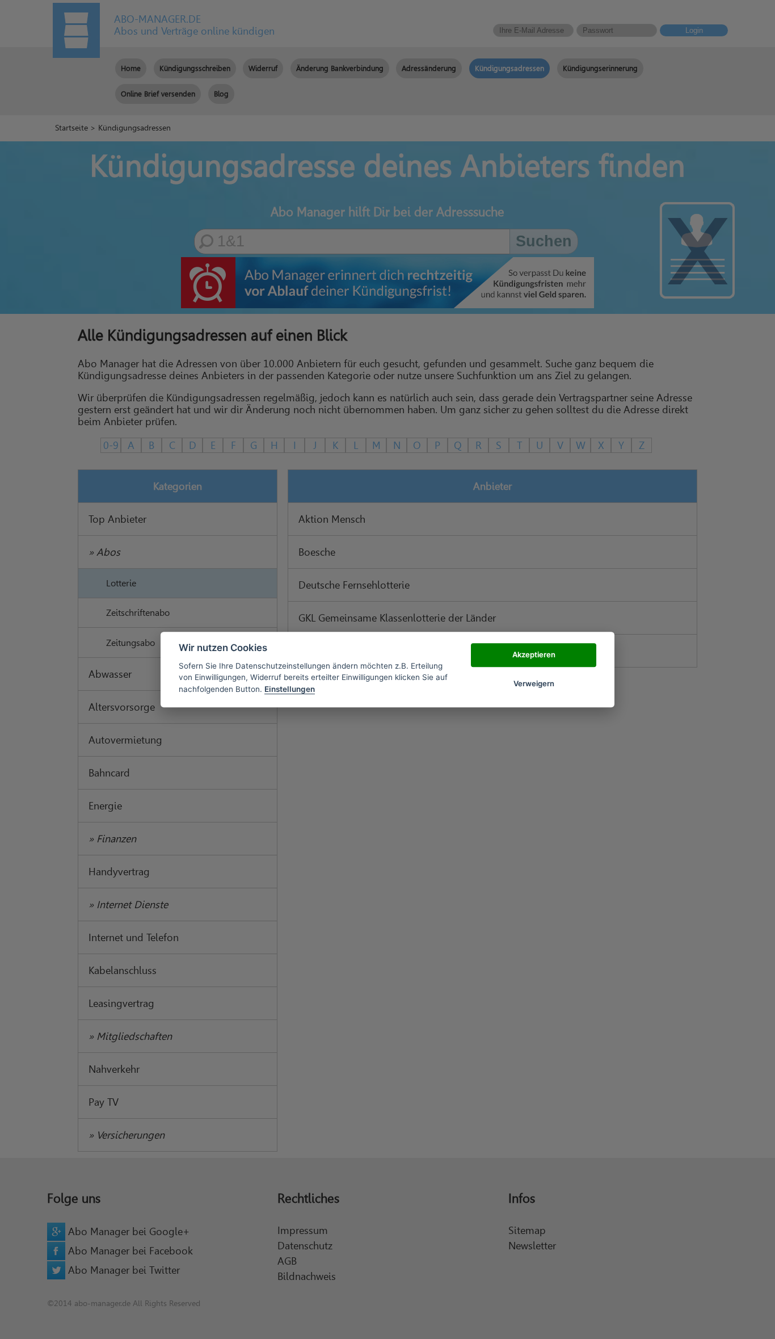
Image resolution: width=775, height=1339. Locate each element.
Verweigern (533, 683)
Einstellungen (289, 689)
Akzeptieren (533, 655)
